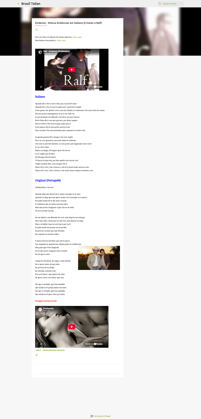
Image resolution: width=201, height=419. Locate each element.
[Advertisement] (77, 395)
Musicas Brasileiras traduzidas (53, 350)
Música (38, 350)
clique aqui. (77, 37)
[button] (36, 29)
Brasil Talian (30, 3)
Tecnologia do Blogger (102, 416)
